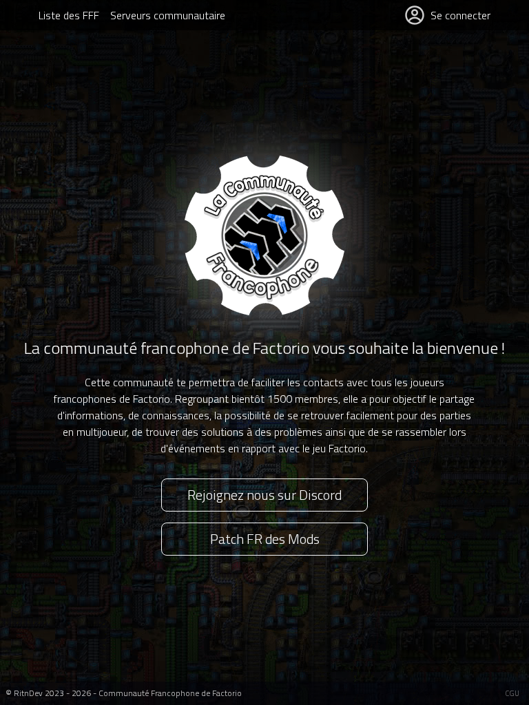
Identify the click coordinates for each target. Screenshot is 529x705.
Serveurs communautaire (167, 15)
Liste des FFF (69, 15)
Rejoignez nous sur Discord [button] (264, 494)
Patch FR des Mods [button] (265, 538)
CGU (512, 693)
